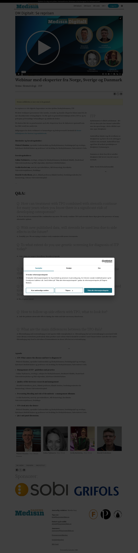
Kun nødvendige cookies (40, 290)
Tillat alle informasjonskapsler (98, 290)
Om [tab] (99, 268)
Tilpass (67, 290)
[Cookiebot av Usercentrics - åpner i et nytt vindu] (103, 261)
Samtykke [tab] (38, 268)
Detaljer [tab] (69, 268)
